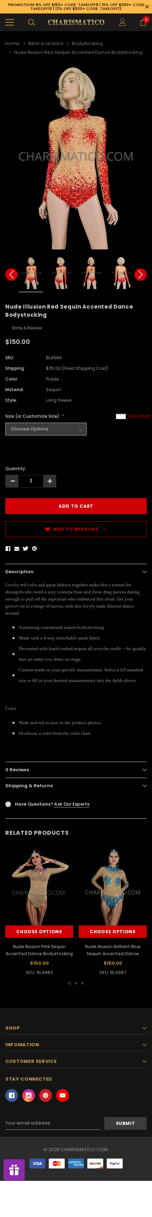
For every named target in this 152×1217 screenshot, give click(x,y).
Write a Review (27, 328)
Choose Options (39, 932)
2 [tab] (76, 983)
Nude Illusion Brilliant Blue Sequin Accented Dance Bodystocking (113, 953)
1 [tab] (69, 983)
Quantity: (15, 469)
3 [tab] (82, 983)
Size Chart (139, 416)
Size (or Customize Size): (33, 416)
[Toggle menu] (9, 22)
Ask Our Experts (71, 804)
